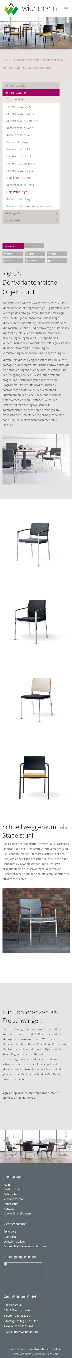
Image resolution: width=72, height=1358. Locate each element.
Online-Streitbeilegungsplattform (25, 1246)
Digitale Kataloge (15, 1241)
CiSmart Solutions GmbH (46, 1353)
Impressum (11, 1204)
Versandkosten (13, 1199)
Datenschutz (12, 1194)
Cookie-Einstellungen (17, 1213)
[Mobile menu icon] (66, 8)
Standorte (10, 1237)
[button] (12, 253)
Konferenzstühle (13, 67)
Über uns (10, 1232)
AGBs (7, 1184)
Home (6, 60)
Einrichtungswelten (26, 60)
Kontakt (9, 1208)
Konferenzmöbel (54, 60)
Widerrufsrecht (13, 1189)
